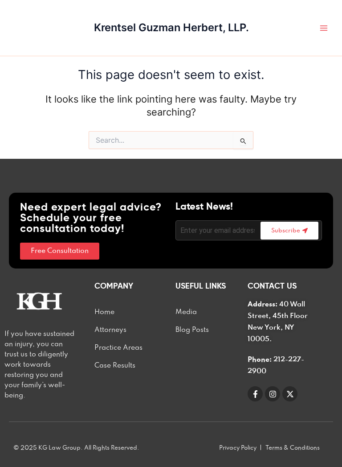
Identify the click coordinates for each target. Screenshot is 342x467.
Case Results (114, 366)
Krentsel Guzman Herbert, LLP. (171, 27)
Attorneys (110, 330)
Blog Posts (192, 330)
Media (186, 312)
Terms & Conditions (292, 447)
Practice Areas (118, 348)
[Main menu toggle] (323, 28)
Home (104, 312)
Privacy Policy (237, 447)
